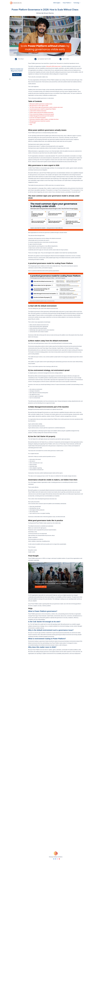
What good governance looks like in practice (39, 121)
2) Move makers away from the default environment (41, 112)
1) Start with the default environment (37, 110)
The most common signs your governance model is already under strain (46, 107)
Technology (76, 2)
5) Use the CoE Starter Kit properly (37, 117)
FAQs (30, 124)
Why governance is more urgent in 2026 (38, 105)
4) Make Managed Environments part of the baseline (41, 115)
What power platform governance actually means (40, 103)
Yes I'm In (16, 74)
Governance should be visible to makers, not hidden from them (44, 119)
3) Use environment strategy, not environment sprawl (41, 114)
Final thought (32, 122)
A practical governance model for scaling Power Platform (42, 109)
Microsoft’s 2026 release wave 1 (53, 66)
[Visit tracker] (9, 79)
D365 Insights (56, 2)
